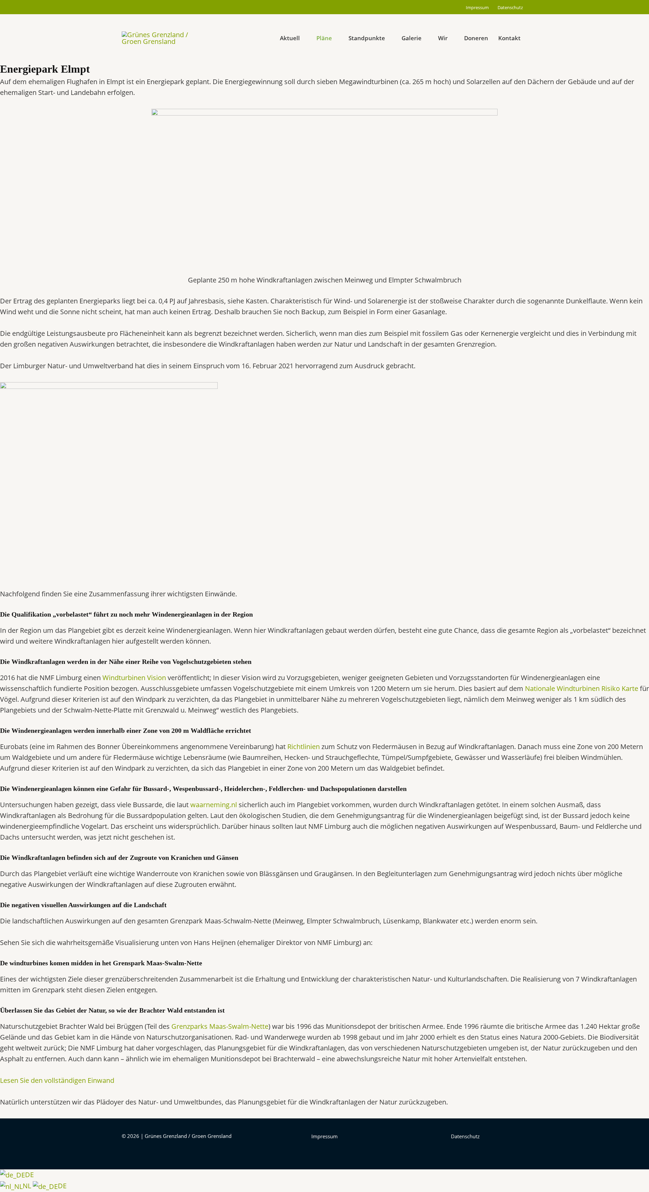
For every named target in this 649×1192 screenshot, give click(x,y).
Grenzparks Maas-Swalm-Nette (219, 1026)
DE (29, 1174)
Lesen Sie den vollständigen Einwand (57, 1080)
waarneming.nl (213, 804)
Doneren (476, 38)
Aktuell (290, 38)
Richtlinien (303, 746)
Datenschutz (510, 7)
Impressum (477, 7)
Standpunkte (366, 38)
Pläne (324, 38)
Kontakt (509, 38)
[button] (262, 38)
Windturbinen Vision (134, 677)
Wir (443, 38)
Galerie (412, 38)
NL (28, 1185)
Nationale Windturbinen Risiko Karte (581, 688)
